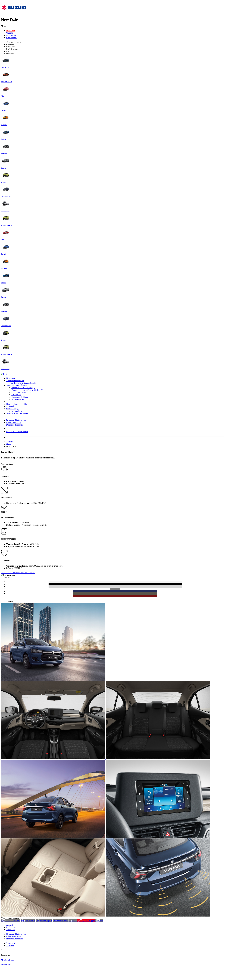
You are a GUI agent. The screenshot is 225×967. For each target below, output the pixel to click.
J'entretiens (10, 929)
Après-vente (11, 35)
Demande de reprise (14, 425)
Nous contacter (17, 399)
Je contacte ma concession (17, 413)
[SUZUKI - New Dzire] (53, 680)
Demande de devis (60, 920)
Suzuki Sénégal (12, 409)
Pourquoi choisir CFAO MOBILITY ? (27, 390)
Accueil (9, 925)
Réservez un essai (13, 422)
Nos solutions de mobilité (16, 404)
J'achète (9, 442)
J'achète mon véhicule (15, 380)
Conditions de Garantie (20, 392)
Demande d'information (16, 420)
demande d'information (10, 573)
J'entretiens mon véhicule (16, 385)
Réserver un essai (28, 920)
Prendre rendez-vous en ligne (23, 388)
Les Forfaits (16, 395)
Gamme (9, 33)
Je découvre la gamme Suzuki (23, 383)
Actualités (10, 406)
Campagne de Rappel (20, 397)
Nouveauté (10, 30)
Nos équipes (16, 411)
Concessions (11, 37)
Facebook (72, 920)
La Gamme (10, 927)
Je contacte (10, 943)
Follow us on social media (17, 431)
